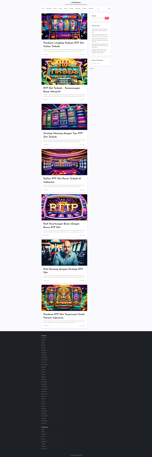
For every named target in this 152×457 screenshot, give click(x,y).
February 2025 (44, 381)
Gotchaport (76, 2)
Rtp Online (71, 8)
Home (43, 8)
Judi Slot (60, 8)
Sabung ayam (77, 8)
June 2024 (43, 401)
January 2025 (43, 384)
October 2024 (44, 391)
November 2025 (44, 359)
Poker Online (43, 434)
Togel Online (91, 8)
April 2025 (43, 376)
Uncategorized (44, 448)
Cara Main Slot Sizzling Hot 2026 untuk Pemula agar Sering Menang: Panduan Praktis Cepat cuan (100, 40)
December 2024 (44, 386)
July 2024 (43, 398)
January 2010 (43, 423)
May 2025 (43, 374)
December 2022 (44, 420)
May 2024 (43, 403)
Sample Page (48, 8)
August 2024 (43, 396)
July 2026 (43, 340)
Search (94, 16)
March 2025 (43, 379)
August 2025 (43, 367)
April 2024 (43, 406)
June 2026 (43, 342)
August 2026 (43, 337)
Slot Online (84, 8)
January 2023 (43, 418)
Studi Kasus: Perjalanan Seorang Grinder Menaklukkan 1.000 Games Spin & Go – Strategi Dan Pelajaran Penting (99, 51)
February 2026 (44, 352)
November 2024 (44, 389)
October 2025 (44, 362)
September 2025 (44, 364)
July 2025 (43, 369)
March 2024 (43, 408)
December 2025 (44, 357)
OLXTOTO (80, 455)
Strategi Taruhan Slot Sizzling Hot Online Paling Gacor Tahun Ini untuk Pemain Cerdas (100, 35)
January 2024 (43, 413)
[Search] (109, 8)
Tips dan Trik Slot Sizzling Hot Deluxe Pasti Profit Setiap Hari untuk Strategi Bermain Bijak (100, 31)
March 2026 (43, 350)
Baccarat (55, 8)
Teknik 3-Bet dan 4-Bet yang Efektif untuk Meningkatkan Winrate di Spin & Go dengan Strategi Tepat (100, 46)
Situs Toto (92, 68)
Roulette (65, 8)
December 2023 (44, 415)
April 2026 (43, 347)
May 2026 (43, 345)
